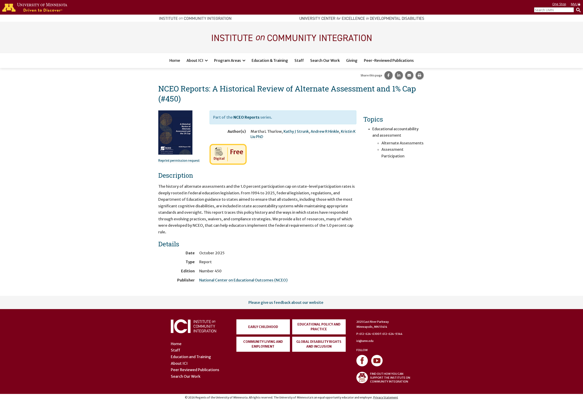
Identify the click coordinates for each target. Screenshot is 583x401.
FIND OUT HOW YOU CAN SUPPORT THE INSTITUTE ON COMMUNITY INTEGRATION (390, 377)
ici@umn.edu (364, 341)
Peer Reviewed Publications (195, 369)
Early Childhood (263, 327)
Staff (299, 60)
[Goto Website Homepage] (291, 37)
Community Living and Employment (263, 344)
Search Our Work (325, 60)
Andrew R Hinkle (325, 131)
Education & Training (270, 60)
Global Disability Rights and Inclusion (318, 344)
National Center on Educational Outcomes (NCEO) (243, 280)
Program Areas (227, 60)
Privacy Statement (385, 397)
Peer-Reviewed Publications (389, 60)
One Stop (559, 4)
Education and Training (191, 356)
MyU (574, 4)
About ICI (195, 60)
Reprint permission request (179, 161)
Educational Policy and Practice (318, 326)
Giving (352, 60)
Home (174, 60)
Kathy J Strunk (296, 131)
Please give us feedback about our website (285, 302)
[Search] (577, 9)
